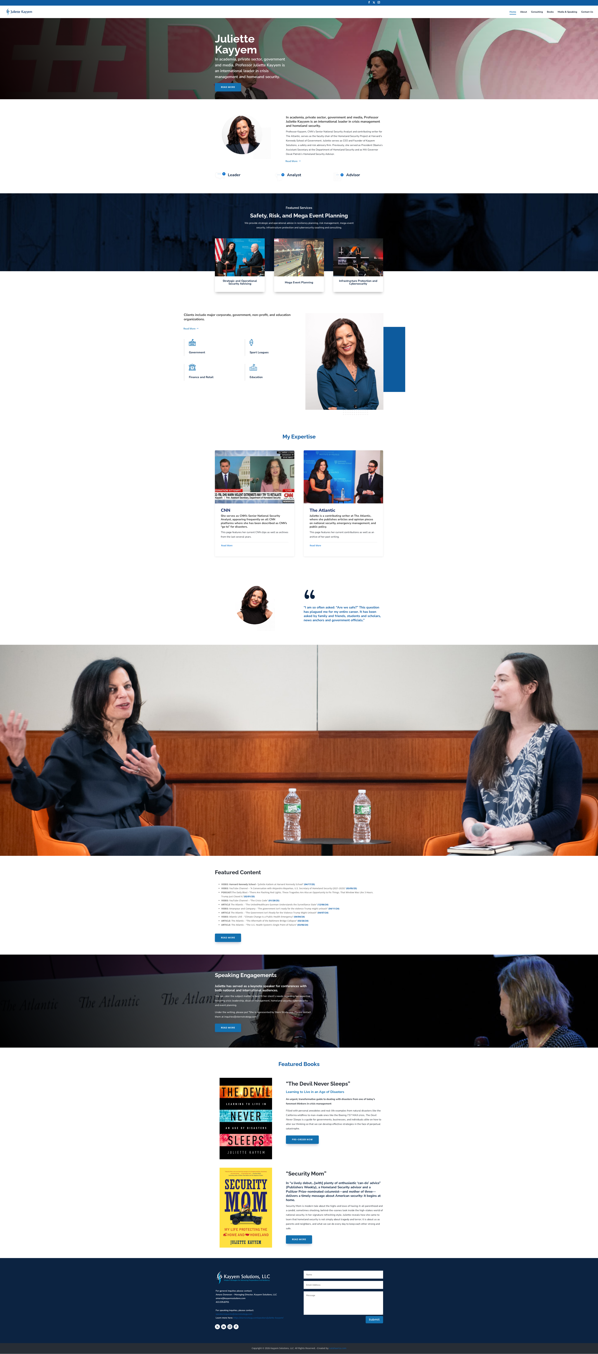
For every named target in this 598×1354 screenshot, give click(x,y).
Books (550, 12)
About (523, 12)
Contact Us (587, 12)
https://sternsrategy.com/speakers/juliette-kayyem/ (258, 1317)
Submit (374, 1319)
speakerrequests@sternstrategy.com (234, 1314)
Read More (291, 161)
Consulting (537, 12)
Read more (228, 1027)
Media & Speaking (567, 12)
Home (513, 12)
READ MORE (228, 87)
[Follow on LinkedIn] (223, 1326)
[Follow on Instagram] (229, 1326)
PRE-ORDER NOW (302, 1139)
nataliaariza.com (337, 1348)
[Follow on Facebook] (236, 1326)
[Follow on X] (217, 1326)
